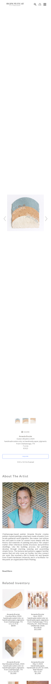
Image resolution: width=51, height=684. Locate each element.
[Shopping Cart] (40, 4)
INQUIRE (25, 456)
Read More (7, 571)
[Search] (35, 4)
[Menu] (44, 4)
